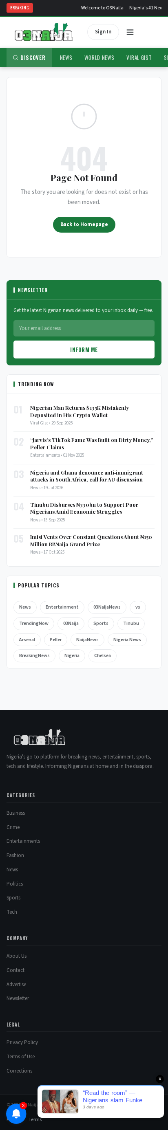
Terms (35, 1119)
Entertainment (62, 607)
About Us (17, 956)
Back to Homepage (84, 224)
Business (16, 813)
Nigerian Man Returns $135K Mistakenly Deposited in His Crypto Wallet (79, 411)
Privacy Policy (22, 1042)
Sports (100, 623)
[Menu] (130, 32)
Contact (15, 970)
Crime (13, 827)
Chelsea (102, 655)
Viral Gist (139, 57)
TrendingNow (34, 623)
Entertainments (23, 841)
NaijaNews (87, 639)
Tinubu (131, 623)
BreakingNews (34, 655)
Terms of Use (21, 1056)
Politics (15, 884)
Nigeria (72, 655)
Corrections (19, 1071)
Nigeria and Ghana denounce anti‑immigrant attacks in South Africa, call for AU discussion (86, 476)
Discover (33, 57)
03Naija (71, 623)
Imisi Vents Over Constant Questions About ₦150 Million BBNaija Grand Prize (91, 540)
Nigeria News (127, 639)
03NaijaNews (107, 607)
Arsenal (27, 639)
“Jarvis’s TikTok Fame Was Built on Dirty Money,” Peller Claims (91, 443)
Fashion (15, 855)
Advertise (16, 984)
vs (137, 607)
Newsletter (18, 998)
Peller (56, 639)
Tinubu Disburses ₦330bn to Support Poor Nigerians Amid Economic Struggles (84, 508)
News (66, 57)
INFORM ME (84, 349)
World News (99, 57)
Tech (12, 912)
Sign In (103, 31)
